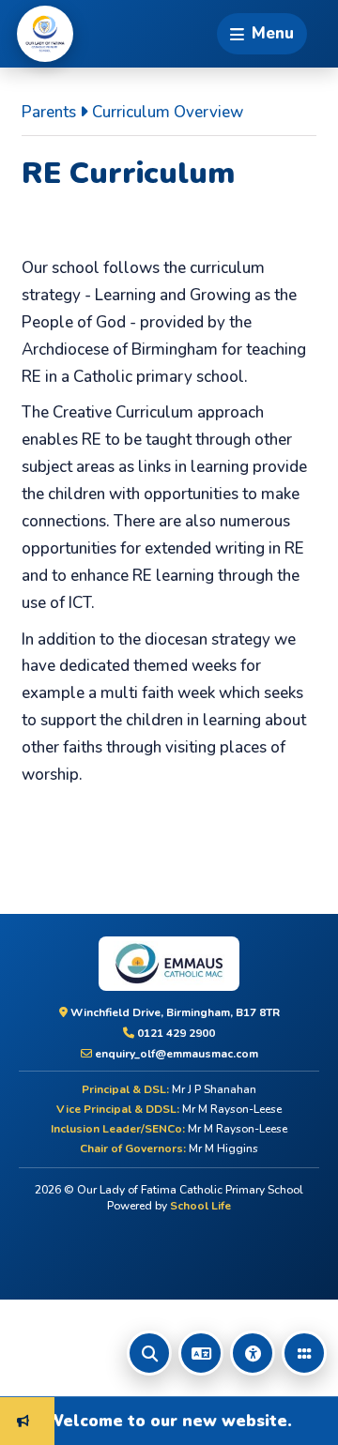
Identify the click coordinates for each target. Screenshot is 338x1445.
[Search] (149, 1353)
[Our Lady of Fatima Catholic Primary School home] (45, 34)
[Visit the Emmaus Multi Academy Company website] (169, 963)
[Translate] (200, 1353)
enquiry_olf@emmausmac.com (175, 1053)
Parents (49, 112)
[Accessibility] (252, 1353)
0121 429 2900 (174, 1033)
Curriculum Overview (167, 112)
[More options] (304, 1353)
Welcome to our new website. (160, 1420)
